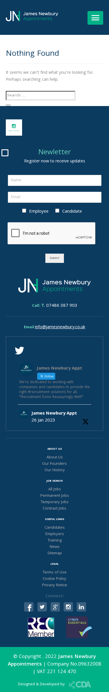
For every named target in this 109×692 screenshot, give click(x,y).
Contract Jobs (54, 508)
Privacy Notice (54, 585)
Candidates (54, 528)
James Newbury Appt (54, 413)
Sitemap (54, 553)
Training (55, 540)
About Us (55, 457)
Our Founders (54, 464)
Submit (54, 258)
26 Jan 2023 (43, 420)
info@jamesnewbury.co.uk (60, 327)
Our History (54, 470)
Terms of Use (55, 572)
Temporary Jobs (55, 502)
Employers (54, 534)
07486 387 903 (59, 306)
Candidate (72, 212)
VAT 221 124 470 (56, 672)
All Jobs (54, 489)
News (55, 547)
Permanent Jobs (54, 496)
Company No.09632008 (74, 664)
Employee (39, 212)
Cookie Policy (54, 579)
